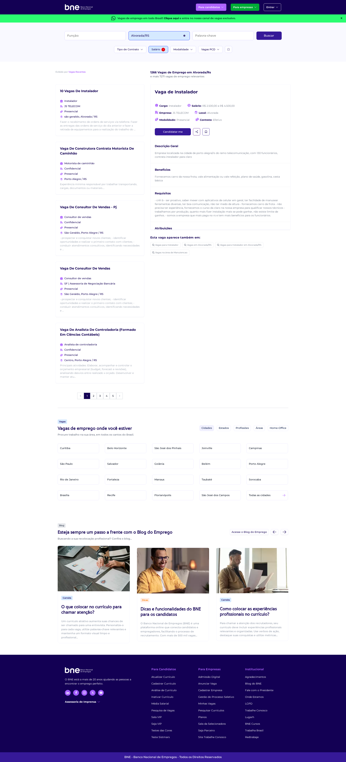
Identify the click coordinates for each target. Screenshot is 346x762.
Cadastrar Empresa (210, 690)
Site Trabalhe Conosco (212, 737)
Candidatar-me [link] (173, 131)
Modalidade (181, 49)
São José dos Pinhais (167, 448)
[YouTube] (101, 693)
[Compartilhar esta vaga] (196, 131)
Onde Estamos (254, 697)
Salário (158, 49)
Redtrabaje (252, 737)
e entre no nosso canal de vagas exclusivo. (200, 18)
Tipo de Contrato (128, 49)
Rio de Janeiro (69, 479)
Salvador (112, 463)
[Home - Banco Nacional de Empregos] (79, 7)
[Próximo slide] (284, 532)
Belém (206, 463)
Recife (111, 495)
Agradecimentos (255, 677)
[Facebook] (76, 693)
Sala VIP (156, 717)
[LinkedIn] (68, 693)
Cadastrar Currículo (163, 683)
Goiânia (159, 463)
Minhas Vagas (207, 703)
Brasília (64, 495)
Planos (202, 717)
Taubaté (207, 479)
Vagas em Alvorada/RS (199, 245)
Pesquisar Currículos (211, 710)
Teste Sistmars (160, 737)
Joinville (207, 448)
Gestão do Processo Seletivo (216, 697)
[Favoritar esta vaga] (206, 131)
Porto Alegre (257, 463)
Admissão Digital (209, 677)
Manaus (159, 479)
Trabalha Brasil (254, 730)
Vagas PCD (208, 49)
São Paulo (66, 463)
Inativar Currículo (162, 697)
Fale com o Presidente (259, 690)
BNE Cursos (252, 723)
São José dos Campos (216, 495)
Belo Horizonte (117, 448)
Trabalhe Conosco (256, 710)
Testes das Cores (161, 730)
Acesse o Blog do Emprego (249, 532)
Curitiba (65, 448)
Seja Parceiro (206, 730)
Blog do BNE (253, 683)
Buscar (269, 35)
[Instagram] (84, 693)
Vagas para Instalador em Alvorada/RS (240, 245)
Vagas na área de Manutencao (171, 252)
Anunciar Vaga (207, 683)
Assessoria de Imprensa (80, 701)
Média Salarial (160, 703)
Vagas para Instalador (166, 245)
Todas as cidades (259, 495)
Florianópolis (162, 495)
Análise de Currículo (164, 690)
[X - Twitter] (93, 693)
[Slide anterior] (274, 532)
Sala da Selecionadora (212, 723)
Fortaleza (113, 479)
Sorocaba (255, 479)
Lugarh (249, 717)
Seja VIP (156, 723)
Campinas (255, 448)
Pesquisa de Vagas (163, 710)
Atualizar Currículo (163, 677)
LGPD (248, 703)
